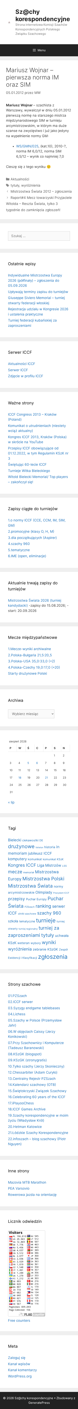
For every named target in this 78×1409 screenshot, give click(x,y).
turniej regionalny (28, 928)
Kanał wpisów (19, 1364)
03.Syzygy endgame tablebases (34, 1008)
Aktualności (20, 179)
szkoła (13, 921)
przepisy (16, 898)
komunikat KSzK (53, 859)
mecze (15, 871)
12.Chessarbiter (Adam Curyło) (32, 1072)
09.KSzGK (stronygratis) (27, 1060)
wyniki (49, 942)
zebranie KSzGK (45, 949)
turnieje (46, 920)
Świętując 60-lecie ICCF (27, 464)
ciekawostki (30, 840)
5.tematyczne (19, 550)
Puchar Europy (36, 899)
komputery (17, 859)
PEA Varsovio (18, 1188)
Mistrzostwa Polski (43, 879)
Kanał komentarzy (22, 1370)
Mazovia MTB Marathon (27, 1182)
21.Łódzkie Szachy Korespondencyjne (38, 1133)
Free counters (19, 1321)
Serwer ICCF (18, 370)
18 (19, 777)
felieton (39, 847)
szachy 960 (49, 913)
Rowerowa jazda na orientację (32, 1195)
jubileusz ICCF (40, 853)
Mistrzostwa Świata (30, 886)
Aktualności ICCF (21, 364)
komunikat (35, 859)
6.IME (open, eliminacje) (27, 556)
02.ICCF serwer (20, 1002)
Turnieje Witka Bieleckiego (29, 471)
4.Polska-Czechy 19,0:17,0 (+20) (34, 667)
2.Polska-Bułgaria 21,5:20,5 (30, 655)
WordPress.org (20, 1376)
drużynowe (21, 846)
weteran (23, 943)
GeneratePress (39, 1403)
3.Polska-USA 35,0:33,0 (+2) (31, 661)
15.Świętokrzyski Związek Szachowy (37, 1091)
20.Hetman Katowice (25, 1127)
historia (49, 847)
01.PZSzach (17, 996)
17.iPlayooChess (21, 1103)
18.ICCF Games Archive (27, 1109)
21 (46, 777)
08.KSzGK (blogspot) (25, 1054)
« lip (11, 802)
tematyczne (27, 921)
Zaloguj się (16, 1358)
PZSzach (30, 906)
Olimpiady (43, 892)
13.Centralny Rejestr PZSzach (32, 1079)
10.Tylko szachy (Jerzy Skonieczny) (36, 1066)
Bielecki (14, 840)
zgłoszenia (53, 956)
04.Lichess (16, 1014)
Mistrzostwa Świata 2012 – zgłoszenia (41, 191)
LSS (64, 865)
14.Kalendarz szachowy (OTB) (32, 1085)
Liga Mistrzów (49, 865)
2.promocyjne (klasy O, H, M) (31, 531)
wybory (36, 943)
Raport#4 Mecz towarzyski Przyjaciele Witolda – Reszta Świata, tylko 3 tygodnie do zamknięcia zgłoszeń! (39, 204)
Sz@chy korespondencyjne (42, 15)
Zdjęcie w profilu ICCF (25, 376)
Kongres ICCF (22, 865)
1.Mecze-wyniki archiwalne (29, 649)
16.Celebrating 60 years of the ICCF (36, 1097)
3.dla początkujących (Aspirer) (32, 538)
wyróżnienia (30, 185)
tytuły (15, 185)
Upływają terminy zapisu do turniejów (38, 292)
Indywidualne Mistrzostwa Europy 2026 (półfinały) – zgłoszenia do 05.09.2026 (35, 280)
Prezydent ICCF (61, 893)
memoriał (28, 872)
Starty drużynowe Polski (27, 673)
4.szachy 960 (19, 544)
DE (41, 840)
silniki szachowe (27, 913)
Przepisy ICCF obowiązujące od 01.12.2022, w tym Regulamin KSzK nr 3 (38, 453)
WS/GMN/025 (27, 146)
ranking (43, 906)
